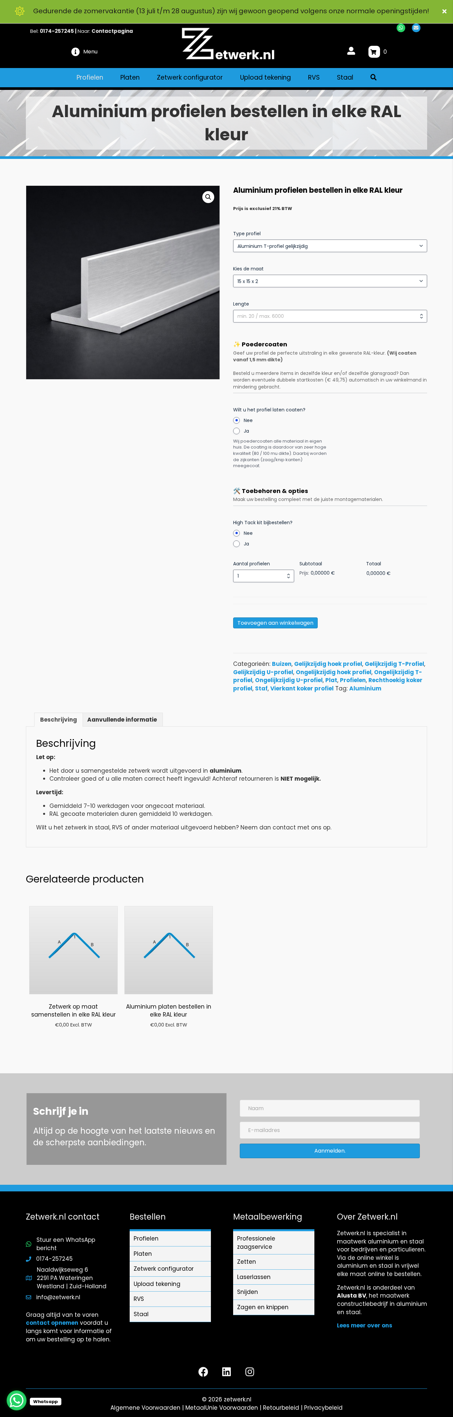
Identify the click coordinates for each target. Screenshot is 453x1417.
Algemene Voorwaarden (145, 1408)
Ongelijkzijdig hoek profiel (333, 672)
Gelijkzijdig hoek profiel (328, 664)
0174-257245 (57, 31)
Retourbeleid (281, 1408)
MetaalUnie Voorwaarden (221, 1408)
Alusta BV (351, 1296)
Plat (331, 680)
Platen (143, 1254)
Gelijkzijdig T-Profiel (394, 664)
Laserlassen (254, 1277)
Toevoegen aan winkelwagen (275, 623)
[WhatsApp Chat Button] (17, 1400)
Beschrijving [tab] (58, 720)
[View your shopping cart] (374, 52)
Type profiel (247, 233)
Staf (261, 688)
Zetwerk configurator (164, 1269)
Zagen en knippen (263, 1307)
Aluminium (365, 688)
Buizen (281, 664)
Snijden (247, 1292)
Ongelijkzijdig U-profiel (289, 680)
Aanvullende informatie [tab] (122, 720)
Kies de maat (248, 268)
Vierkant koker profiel (302, 688)
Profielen (353, 680)
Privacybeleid (323, 1408)
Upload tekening (157, 1284)
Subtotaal (310, 563)
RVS (139, 1299)
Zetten (246, 1262)
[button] (445, 11)
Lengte (241, 304)
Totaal (373, 563)
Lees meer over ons (364, 1325)
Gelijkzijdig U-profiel (263, 672)
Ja (246, 431)
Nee (248, 420)
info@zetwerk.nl (58, 1297)
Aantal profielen (251, 563)
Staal (141, 1314)
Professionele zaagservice (256, 1243)
